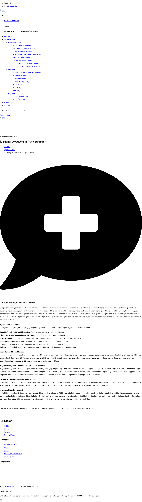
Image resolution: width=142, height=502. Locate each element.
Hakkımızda (8, 102)
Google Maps (9, 435)
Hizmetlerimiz (9, 39)
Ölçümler (11, 93)
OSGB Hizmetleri (14, 42)
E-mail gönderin (10, 6)
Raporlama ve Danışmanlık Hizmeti (26, 66)
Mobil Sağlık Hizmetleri (21, 45)
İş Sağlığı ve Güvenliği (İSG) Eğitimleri (27, 72)
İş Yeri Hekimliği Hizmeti (22, 51)
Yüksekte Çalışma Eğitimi (22, 81)
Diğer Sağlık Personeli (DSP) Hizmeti (26, 54)
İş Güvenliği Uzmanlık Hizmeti (24, 48)
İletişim (7, 105)
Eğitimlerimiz (9, 150)
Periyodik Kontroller (20, 96)
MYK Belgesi (17, 90)
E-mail (6, 429)
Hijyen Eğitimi (17, 84)
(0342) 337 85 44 (11, 21)
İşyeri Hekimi (9, 457)
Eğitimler (11, 69)
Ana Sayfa (8, 36)
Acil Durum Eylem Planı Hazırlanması (26, 63)
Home (7, 147)
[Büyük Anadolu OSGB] (2, 11)
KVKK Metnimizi (81, 496)
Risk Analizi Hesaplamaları (22, 60)
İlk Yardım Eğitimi (19, 75)
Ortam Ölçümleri (18, 99)
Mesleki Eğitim (18, 87)
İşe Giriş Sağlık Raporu (21, 57)
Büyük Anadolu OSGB (15, 486)
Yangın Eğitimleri (19, 78)
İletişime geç (5, 115)
